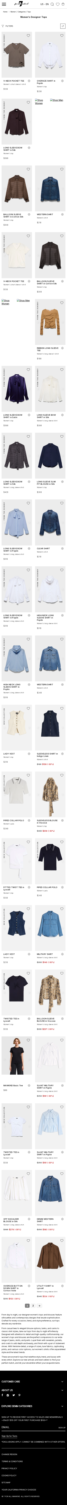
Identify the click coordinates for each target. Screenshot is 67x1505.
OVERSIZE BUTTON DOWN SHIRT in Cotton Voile (12, 1288)
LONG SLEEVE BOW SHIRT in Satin (12, 416)
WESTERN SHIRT (45, 214)
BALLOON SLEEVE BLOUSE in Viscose (46, 1019)
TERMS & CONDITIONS (12, 1461)
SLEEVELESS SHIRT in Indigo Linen (47, 755)
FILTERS (9, 26)
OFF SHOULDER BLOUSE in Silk (11, 1220)
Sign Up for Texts (9, 1436)
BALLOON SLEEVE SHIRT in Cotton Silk (13, 215)
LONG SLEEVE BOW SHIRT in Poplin (12, 549)
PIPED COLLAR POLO (13, 820)
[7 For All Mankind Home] (21, 4)
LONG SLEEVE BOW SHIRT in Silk (12, 149)
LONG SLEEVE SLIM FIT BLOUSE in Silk (46, 482)
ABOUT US (7, 1390)
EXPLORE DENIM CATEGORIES (17, 1406)
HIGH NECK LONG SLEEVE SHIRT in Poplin (45, 617)
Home (5, 12)
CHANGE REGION (9, 1454)
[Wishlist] (57, 4)
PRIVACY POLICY (9, 1468)
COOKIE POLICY (9, 1475)
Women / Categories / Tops (20, 12)
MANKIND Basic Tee (13, 1085)
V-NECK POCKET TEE (13, 81)
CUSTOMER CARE (11, 1381)
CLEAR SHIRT (43, 548)
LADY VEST (9, 754)
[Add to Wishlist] (28, 35)
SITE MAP (6, 1482)
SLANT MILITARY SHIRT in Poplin (45, 1086)
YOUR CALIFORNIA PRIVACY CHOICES (19, 1490)
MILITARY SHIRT (45, 954)
